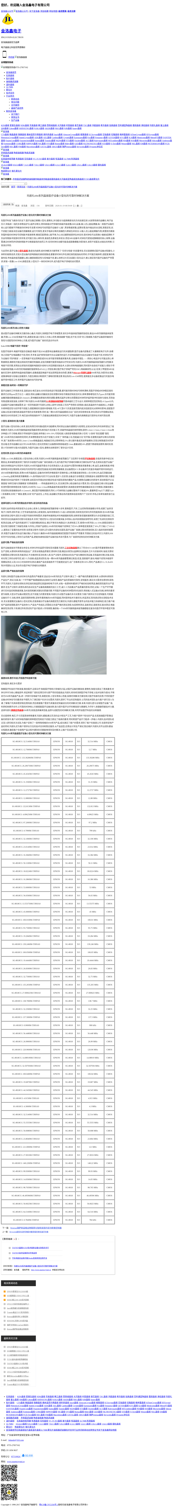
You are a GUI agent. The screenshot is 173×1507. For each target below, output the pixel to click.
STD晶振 (106, 144)
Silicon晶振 (157, 141)
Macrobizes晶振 (33, 147)
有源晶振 (20, 159)
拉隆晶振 (115, 134)
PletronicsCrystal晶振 (10, 137)
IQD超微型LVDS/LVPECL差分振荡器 (19, 1296)
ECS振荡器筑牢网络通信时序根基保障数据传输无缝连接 (19, 1355)
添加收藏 (44, 11)
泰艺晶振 (79, 125)
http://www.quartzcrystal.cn (41, 1270)
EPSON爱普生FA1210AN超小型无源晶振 (19, 1291)
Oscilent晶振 (79, 141)
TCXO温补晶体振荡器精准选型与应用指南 (19, 1359)
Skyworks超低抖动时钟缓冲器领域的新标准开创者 (28, 1232)
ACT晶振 (89, 141)
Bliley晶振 (69, 144)
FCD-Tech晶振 (29, 1415)
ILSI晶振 (133, 137)
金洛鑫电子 (11, 31)
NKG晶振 (59, 128)
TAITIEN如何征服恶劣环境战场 (24, 1253)
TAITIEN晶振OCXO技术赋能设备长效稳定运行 (30, 1248)
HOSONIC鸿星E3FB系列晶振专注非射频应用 (19, 1321)
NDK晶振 (24, 125)
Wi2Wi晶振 (60, 141)
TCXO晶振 (88, 179)
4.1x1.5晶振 (60, 165)
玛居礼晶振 (155, 125)
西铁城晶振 (52, 125)
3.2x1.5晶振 (71, 165)
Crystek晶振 (68, 137)
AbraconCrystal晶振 (71, 134)
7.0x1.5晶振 (39, 165)
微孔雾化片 (17, 171)
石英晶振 (10, 75)
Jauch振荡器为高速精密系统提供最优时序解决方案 (19, 1308)
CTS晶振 (5, 134)
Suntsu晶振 (39, 141)
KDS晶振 (5, 125)
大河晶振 (61, 125)
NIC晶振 (42, 144)
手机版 (11, 57)
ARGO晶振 (57, 147)
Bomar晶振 (59, 144)
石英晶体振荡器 (8, 159)
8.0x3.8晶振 (18, 165)
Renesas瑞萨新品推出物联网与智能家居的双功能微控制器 (36, 1228)
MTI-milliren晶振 (115, 141)
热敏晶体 (39, 179)
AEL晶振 (47, 137)
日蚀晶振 (106, 134)
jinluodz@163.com (16, 1440)
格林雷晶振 (125, 134)
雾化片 (9, 90)
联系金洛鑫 (11, 111)
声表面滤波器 (7, 153)
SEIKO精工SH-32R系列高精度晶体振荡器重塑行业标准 (19, 1300)
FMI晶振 (22, 147)
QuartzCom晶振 (12, 141)
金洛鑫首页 (11, 72)
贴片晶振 (10, 78)
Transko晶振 (50, 141)
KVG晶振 (124, 137)
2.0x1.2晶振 (81, 165)
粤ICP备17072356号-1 (48, 1505)
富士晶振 (164, 125)
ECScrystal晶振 (95, 134)
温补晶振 (10, 85)
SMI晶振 (5, 128)
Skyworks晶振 (83, 147)
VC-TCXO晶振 (39, 159)
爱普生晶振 (15, 125)
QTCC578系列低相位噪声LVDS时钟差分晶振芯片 (19, 1304)
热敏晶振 (47, 179)
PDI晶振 (126, 141)
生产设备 (15, 120)
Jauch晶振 (58, 134)
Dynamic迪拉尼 (96, 147)
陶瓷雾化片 (6, 171)
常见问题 (15, 102)
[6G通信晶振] (54, 674)
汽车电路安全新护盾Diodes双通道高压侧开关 (29, 1258)
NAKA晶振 (39, 128)
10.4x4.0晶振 (6, 165)
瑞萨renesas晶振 (69, 147)
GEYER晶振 (113, 137)
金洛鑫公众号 (7, 11)
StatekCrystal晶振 (26, 137)
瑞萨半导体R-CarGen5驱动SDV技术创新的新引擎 (19, 1325)
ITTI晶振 (70, 141)
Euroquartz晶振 (80, 137)
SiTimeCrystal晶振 (138, 134)
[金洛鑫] (5, 131)
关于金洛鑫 (34, 11)
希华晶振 (105, 125)
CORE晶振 (21, 144)
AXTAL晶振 (45, 147)
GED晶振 (78, 144)
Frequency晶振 (101, 137)
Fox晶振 (91, 137)
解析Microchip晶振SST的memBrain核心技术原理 (19, 1376)
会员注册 (71, 11)
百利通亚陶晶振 (125, 125)
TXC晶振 (87, 125)
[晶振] (54, 324)
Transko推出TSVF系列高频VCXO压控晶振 (19, 1312)
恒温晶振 (59, 159)
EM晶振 (143, 144)
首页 (13, 187)
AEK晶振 (38, 137)
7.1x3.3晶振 (28, 165)
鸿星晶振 (96, 125)
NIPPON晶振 (32, 144)
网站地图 (53, 11)
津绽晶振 (145, 125)
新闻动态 (15, 99)
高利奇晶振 (48, 134)
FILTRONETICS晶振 (92, 144)
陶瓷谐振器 (19, 153)
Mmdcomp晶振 (143, 137)
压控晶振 (28, 159)
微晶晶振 (13, 134)
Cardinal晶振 (57, 137)
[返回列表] (8, 206)
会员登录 (62, 11)
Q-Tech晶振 (116, 144)
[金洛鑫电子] (8, 24)
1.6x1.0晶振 (92, 165)
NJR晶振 (68, 128)
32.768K (9, 87)
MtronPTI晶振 (156, 137)
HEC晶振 (13, 147)
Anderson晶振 (17, 1412)
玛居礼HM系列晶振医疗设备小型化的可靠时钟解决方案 (52, 187)
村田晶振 (70, 125)
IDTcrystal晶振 (152, 134)
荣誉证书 (15, 117)
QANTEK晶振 (12, 1409)
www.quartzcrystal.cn (16, 1461)
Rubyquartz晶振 (101, 141)
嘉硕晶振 (136, 125)
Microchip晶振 (145, 141)
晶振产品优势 (17, 108)
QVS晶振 (50, 144)
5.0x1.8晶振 (50, 165)
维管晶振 (84, 134)
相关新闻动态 (10, 1283)
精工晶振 (42, 125)
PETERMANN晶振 (156, 144)
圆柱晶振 (102, 165)
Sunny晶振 (77, 128)
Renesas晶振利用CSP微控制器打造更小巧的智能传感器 (19, 1317)
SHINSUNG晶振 (26, 128)
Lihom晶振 (13, 128)
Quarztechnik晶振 (27, 141)
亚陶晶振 (72, 179)
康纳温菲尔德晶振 (35, 134)
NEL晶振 (136, 144)
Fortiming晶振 (9, 144)
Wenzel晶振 (126, 144)
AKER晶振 (49, 128)
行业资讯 (10, 96)
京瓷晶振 (34, 125)
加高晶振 (113, 125)
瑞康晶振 (22, 134)
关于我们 (15, 114)
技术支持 (10, 93)
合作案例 (15, 105)
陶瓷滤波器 (29, 153)
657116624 (16, 1456)
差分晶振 (51, 159)
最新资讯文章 (10, 1338)
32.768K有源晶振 (71, 159)
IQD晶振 (135, 141)
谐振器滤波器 (12, 81)
